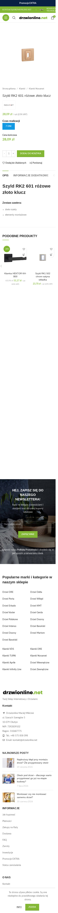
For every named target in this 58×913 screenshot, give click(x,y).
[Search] (14, 17)
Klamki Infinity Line (11, 669)
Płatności (6, 821)
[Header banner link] (28, 3)
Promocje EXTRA (10, 859)
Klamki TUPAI (9, 656)
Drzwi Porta (8, 599)
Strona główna (8, 89)
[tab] (5, 175)
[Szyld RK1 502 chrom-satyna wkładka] (43, 257)
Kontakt (6, 884)
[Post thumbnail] (8, 763)
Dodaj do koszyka (30, 154)
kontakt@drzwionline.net (25, 740)
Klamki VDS (8, 649)
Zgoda (32, 907)
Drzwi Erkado (9, 606)
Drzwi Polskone (10, 619)
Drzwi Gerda (36, 612)
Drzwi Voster (8, 612)
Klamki (22, 89)
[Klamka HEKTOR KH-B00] (15, 257)
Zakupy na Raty (10, 827)
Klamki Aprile (8, 663)
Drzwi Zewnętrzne (39, 669)
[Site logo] (33, 18)
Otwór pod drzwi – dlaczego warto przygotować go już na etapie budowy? (34, 778)
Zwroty (6, 846)
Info (19, 907)
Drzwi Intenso (9, 626)
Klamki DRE (36, 649)
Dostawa (6, 834)
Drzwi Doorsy (9, 633)
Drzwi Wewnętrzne (39, 663)
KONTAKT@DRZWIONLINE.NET (16, 10)
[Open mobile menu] (6, 17)
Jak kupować (8, 815)
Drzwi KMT (36, 606)
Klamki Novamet (36, 89)
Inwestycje (7, 853)
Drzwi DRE (7, 592)
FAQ (4, 840)
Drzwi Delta (36, 592)
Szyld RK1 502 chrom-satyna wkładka (42, 276)
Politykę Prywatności (27, 550)
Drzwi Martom (37, 633)
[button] (24, 255)
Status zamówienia (11, 865)
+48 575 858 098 (19, 736)
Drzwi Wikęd (36, 599)
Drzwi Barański (9, 640)
